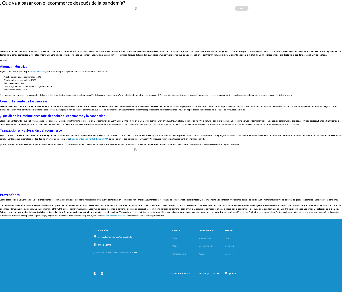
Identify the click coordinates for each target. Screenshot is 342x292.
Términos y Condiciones (209, 273)
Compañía (229, 245)
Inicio (174, 238)
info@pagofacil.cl (106, 244)
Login (240, 8)
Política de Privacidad (181, 273)
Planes (188, 8)
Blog (223, 8)
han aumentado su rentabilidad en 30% (89, 138)
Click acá (133, 253)
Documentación (206, 245)
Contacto (206, 8)
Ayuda (201, 253)
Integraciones (205, 238)
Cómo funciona (168, 8)
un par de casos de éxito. (114, 215)
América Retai (36, 71)
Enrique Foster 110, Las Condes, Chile (115, 236)
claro (85, 120)
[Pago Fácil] (110, 8)
